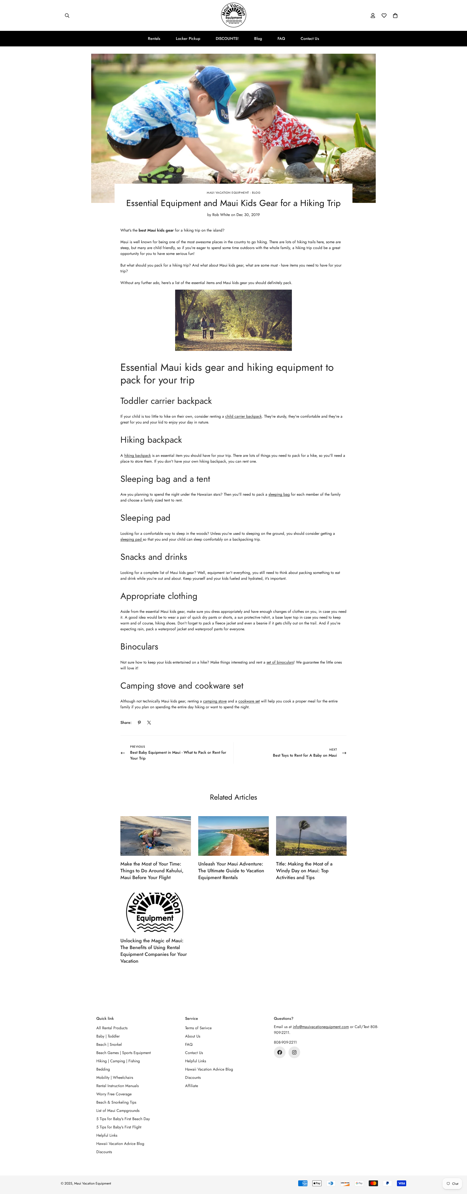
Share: (126, 722)
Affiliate (191, 1086)
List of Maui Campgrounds (117, 1110)
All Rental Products (111, 1028)
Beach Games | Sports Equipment (123, 1053)
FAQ (281, 38)
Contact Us (310, 38)
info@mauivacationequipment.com (321, 1027)
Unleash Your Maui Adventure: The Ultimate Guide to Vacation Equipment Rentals (231, 870)
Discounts (104, 1152)
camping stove (215, 701)
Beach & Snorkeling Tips (116, 1102)
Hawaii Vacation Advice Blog (120, 1143)
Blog (258, 38)
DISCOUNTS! (227, 38)
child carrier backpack (243, 416)
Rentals (154, 38)
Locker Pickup (188, 38)
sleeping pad (131, 539)
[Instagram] (294, 1052)
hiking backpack (137, 455)
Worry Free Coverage (114, 1094)
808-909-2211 (285, 1042)
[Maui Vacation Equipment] (233, 15)
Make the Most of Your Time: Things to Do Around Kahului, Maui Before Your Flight (151, 870)
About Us (192, 1036)
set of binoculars (280, 662)
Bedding (103, 1069)
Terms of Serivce (198, 1028)
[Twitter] (149, 723)
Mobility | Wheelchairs (114, 1077)
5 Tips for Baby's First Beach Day (123, 1119)
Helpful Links (106, 1135)
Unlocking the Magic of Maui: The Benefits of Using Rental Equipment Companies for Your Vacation (153, 951)
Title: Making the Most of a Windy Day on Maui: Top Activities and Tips (304, 870)
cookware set (249, 701)
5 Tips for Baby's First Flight (118, 1127)
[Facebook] (280, 1052)
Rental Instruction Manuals (117, 1086)
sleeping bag (279, 494)
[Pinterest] (139, 723)
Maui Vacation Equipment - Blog (233, 192)
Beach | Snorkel (109, 1044)
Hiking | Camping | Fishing (118, 1061)
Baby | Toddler (108, 1036)
